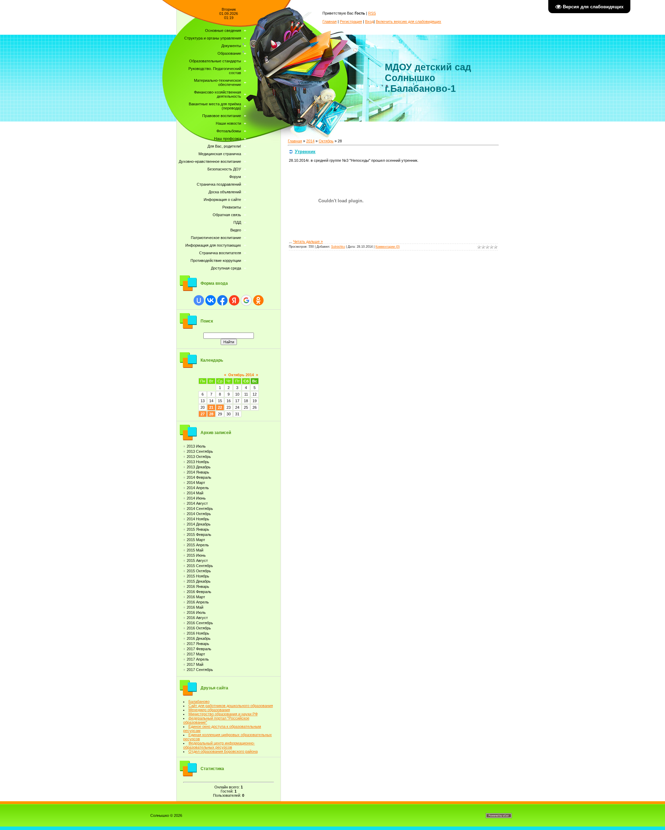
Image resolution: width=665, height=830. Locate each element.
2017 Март (196, 654)
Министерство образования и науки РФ (223, 714)
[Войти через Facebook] (222, 300)
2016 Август (197, 618)
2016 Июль (196, 612)
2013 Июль (196, 446)
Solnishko (338, 246)
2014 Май (195, 493)
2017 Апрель (198, 659)
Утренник (305, 151)
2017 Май (195, 664)
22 (220, 407)
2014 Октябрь (199, 514)
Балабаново (199, 701)
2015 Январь (198, 529)
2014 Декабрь (199, 524)
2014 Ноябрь (198, 519)
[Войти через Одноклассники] (258, 300)
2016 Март (196, 597)
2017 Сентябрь (200, 670)
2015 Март (196, 540)
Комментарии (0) (387, 246)
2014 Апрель (198, 488)
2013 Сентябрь (200, 451)
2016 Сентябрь (200, 623)
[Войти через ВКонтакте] (210, 300)
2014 (310, 141)
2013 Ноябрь (198, 462)
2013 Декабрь (199, 467)
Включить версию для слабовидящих (408, 21)
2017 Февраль (199, 649)
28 (211, 414)
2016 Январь (198, 586)
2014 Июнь (196, 498)
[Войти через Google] (246, 300)
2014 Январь (198, 472)
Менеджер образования (209, 710)
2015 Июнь (196, 555)
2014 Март (196, 482)
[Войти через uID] (199, 300)
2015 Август (197, 560)
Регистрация (351, 21)
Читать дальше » (308, 241)
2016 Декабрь (199, 638)
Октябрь (326, 141)
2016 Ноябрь (198, 633)
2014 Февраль (199, 477)
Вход (369, 21)
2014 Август (197, 503)
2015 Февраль (199, 534)
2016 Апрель (198, 602)
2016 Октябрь (199, 628)
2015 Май (195, 550)
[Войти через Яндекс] (234, 300)
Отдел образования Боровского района (223, 751)
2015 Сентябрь (200, 566)
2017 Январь (198, 644)
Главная (329, 21)
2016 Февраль (199, 592)
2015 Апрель (198, 545)
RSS (372, 13)
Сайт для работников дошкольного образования (230, 706)
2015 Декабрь (199, 581)
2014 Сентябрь (200, 508)
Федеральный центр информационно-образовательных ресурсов (219, 745)
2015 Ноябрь (198, 576)
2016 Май (195, 607)
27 (203, 414)
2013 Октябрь (199, 456)
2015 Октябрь (199, 571)
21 (211, 407)
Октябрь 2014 (241, 375)
